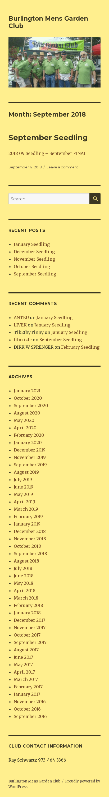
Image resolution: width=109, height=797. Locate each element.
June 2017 (23, 657)
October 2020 (28, 398)
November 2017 (30, 627)
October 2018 (27, 546)
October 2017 (27, 635)
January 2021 (27, 390)
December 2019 (30, 450)
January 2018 (27, 612)
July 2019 (23, 479)
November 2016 (30, 701)
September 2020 (31, 405)
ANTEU (21, 317)
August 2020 (27, 413)
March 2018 (26, 598)
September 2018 (30, 553)
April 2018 (24, 590)
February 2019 (28, 516)
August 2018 (26, 561)
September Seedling (48, 137)
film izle (23, 339)
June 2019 (23, 487)
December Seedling (34, 251)
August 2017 (26, 649)
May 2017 (23, 664)
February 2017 (28, 686)
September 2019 (30, 464)
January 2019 (27, 524)
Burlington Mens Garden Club (34, 781)
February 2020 (29, 435)
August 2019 (26, 472)
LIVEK (20, 325)
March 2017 (26, 679)
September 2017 (30, 642)
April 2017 (24, 672)
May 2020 (24, 420)
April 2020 (25, 427)
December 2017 (29, 620)
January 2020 (28, 442)
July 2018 (23, 568)
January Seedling (32, 244)
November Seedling (34, 259)
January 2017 (27, 694)
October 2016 (27, 709)
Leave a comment (62, 167)
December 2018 (30, 531)
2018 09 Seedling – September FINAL (47, 153)
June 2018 (24, 575)
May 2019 (23, 494)
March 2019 (26, 509)
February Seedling (80, 347)
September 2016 (30, 716)
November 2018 (30, 538)
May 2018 (23, 583)
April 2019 (24, 501)
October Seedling (32, 266)
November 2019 (30, 457)
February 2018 (28, 605)
